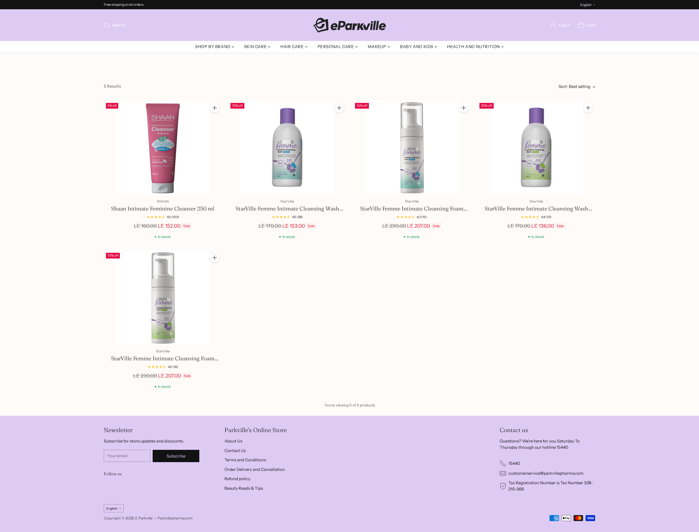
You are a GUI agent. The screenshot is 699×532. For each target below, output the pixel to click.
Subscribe (176, 456)
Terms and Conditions (245, 459)
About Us (233, 441)
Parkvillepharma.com (175, 518)
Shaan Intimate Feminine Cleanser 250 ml (162, 208)
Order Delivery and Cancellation (254, 469)
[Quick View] (215, 120)
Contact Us (235, 450)
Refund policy (237, 478)
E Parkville (144, 518)
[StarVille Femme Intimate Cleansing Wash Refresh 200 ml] (536, 148)
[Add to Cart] (215, 108)
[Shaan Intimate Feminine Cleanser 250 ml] (163, 148)
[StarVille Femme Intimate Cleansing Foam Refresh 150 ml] (163, 298)
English (585, 5)
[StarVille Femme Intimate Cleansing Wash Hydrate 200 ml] (287, 148)
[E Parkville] (349, 25)
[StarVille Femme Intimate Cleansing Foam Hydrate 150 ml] (412, 148)
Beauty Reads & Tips (243, 488)
